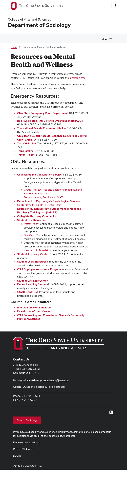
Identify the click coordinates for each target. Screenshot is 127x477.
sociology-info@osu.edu (50, 386)
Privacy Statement (23, 449)
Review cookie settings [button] (26, 442)
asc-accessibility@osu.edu (59, 436)
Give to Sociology (27, 420)
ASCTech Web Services (103, 472)
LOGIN (17, 455)
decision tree (77, 78)
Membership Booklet (36, 250)
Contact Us (21, 359)
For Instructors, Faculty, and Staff (43, 197)
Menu (105, 39)
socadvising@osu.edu (56, 380)
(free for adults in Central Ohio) (48, 203)
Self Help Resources (35, 193)
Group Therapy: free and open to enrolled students (53, 189)
